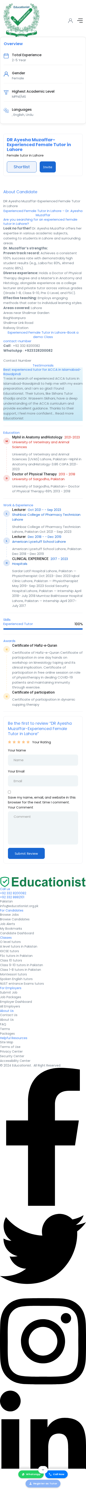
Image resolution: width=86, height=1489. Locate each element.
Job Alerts (7, 924)
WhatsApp (33, 1474)
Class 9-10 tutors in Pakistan (21, 965)
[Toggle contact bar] (43, 1470)
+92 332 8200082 (26, 345)
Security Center (12, 1056)
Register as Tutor (45, 1483)
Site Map (6, 1042)
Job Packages (10, 997)
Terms (5, 1029)
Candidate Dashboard (17, 933)
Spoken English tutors (16, 979)
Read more (64, 413)
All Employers (10, 1006)
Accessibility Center (15, 1061)
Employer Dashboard (16, 1002)
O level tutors (10, 942)
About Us (7, 1019)
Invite (47, 167)
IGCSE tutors (9, 951)
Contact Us (8, 1015)
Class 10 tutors (11, 960)
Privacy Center (11, 1051)
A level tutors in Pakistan (18, 946)
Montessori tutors (13, 974)
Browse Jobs (9, 914)
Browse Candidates (15, 919)
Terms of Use (10, 1047)
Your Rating (41, 742)
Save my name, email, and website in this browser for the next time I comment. (42, 800)
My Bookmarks (11, 928)
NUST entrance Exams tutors (22, 983)
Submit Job (8, 992)
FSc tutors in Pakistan (16, 956)
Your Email (16, 771)
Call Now (58, 1474)
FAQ (3, 1024)
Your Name (17, 750)
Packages (7, 1033)
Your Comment (20, 807)
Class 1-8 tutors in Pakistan (20, 969)
